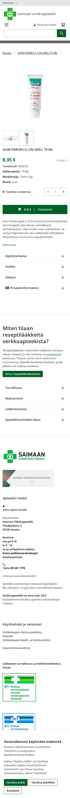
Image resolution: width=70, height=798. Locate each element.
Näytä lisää (9, 245)
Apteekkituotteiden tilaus (23, 420)
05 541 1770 (18, 568)
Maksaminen (14, 398)
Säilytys (10, 277)
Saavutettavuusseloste (16, 648)
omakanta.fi (54, 354)
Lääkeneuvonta (16, 409)
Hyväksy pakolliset (43, 782)
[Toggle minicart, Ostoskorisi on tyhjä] (63, 25)
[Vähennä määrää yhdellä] (48, 192)
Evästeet (8, 636)
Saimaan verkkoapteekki (36, 14)
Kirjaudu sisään (46, 25)
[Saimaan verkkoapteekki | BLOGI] (35, 478)
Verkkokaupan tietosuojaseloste (22, 632)
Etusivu (7, 53)
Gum (15, 182)
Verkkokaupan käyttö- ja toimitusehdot (26, 640)
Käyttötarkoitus (16, 256)
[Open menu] (6, 24)
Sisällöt (10, 267)
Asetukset (13, 790)
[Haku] (61, 33)
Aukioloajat (8, 2)
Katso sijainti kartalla (15, 509)
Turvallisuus (13, 388)
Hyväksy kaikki (16, 782)
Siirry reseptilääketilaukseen (22, 374)
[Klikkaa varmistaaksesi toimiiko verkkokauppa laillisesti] (35, 687)
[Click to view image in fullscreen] (35, 94)
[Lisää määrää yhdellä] (63, 192)
